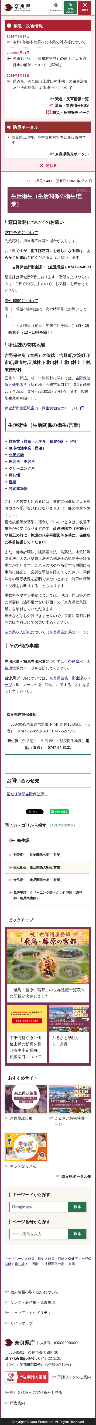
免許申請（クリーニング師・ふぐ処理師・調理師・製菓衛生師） (48, 895)
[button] (55, 7)
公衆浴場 (16, 455)
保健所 (73, 1259)
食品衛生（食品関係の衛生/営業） (38, 880)
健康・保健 (56, 1259)
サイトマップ (21, 1323)
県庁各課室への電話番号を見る (36, 1393)
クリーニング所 (22, 468)
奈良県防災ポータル (72, 154)
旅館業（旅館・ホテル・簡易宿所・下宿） (44, 441)
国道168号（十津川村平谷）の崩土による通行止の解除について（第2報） (49, 62)
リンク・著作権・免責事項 (32, 1302)
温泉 (12, 482)
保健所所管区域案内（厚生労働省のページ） (42, 408)
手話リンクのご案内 (74, 1377)
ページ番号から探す (31, 1221)
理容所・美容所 (22, 462)
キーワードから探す (31, 1194)
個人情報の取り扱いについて (34, 1292)
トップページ (14, 1259)
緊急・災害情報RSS (72, 105)
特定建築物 (18, 489)
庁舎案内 (17, 1403)
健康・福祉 (36, 1259)
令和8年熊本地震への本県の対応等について (49, 42)
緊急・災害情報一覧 (72, 99)
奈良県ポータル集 (76, 1176)
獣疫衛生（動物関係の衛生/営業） (38, 855)
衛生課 (23, 840)
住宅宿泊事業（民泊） (27, 448)
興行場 (14, 475)
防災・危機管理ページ (71, 112)
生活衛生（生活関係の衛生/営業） (38, 867)
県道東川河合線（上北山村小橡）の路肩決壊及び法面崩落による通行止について (50, 84)
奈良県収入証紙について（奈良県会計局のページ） (47, 632)
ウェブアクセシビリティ (30, 1313)
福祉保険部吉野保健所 (27, 794)
